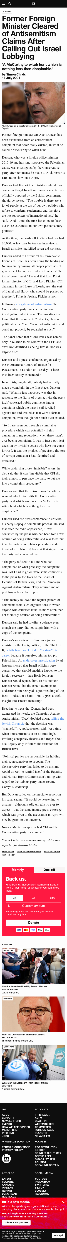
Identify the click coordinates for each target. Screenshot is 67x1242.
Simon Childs (16, 74)
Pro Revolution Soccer (46, 1149)
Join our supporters (16, 1222)
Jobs (5, 1136)
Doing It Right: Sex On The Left (48, 1154)
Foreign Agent (45, 1130)
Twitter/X (42, 1184)
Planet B (41, 1133)
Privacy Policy (12, 1150)
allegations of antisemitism (34, 304)
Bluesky (41, 1190)
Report (7, 1190)
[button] (5, 4)
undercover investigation (39, 660)
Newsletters (11, 1121)
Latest (7, 1178)
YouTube (41, 1178)
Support (8, 1118)
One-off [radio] (49, 870)
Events (7, 1124)
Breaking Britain (47, 1165)
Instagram (42, 1181)
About (6, 1114)
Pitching (8, 1133)
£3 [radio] (14, 898)
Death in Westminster (44, 1122)
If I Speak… (42, 1114)
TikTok (39, 1187)
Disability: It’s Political (45, 1161)
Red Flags (9, 1196)
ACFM (38, 1118)
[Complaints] (6, 1159)
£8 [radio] (33, 898)
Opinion (7, 1187)
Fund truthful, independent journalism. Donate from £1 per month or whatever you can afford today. (32, 887)
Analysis (8, 1184)
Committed (43, 1127)
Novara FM (42, 1136)
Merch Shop (10, 1130)
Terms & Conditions (16, 1147)
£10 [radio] (52, 898)
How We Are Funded (16, 1127)
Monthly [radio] (18, 870)
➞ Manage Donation (16, 1141)
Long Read (9, 1193)
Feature (8, 1181)
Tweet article (8, 851)
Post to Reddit (8, 855)
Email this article (52, 851)
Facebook (42, 1193)
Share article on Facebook (29, 851)
